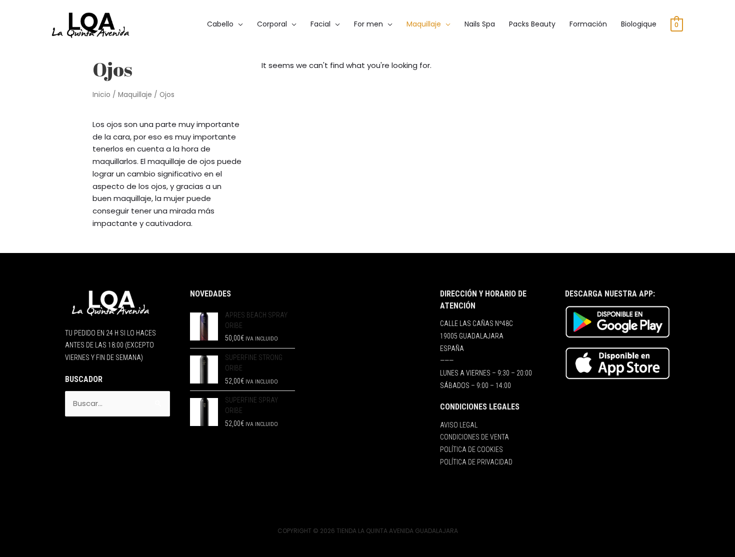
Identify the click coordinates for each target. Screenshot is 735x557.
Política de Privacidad (476, 462)
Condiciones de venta (474, 437)
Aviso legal (459, 425)
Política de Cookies (471, 450)
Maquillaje (135, 95)
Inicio (101, 95)
